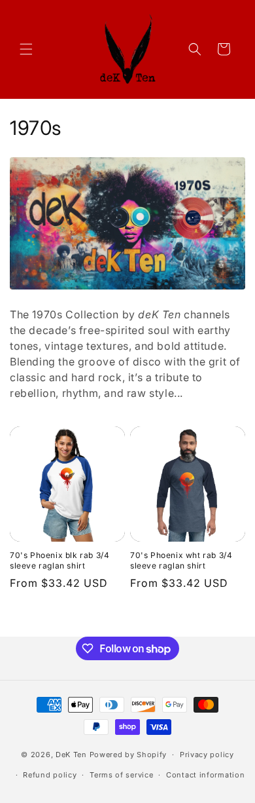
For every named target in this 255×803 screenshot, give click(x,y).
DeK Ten (71, 754)
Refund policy (49, 774)
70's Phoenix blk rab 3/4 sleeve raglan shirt (59, 560)
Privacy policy (207, 754)
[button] (26, 49)
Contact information (205, 774)
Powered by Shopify (128, 754)
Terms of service (121, 774)
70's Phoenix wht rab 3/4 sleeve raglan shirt (181, 560)
